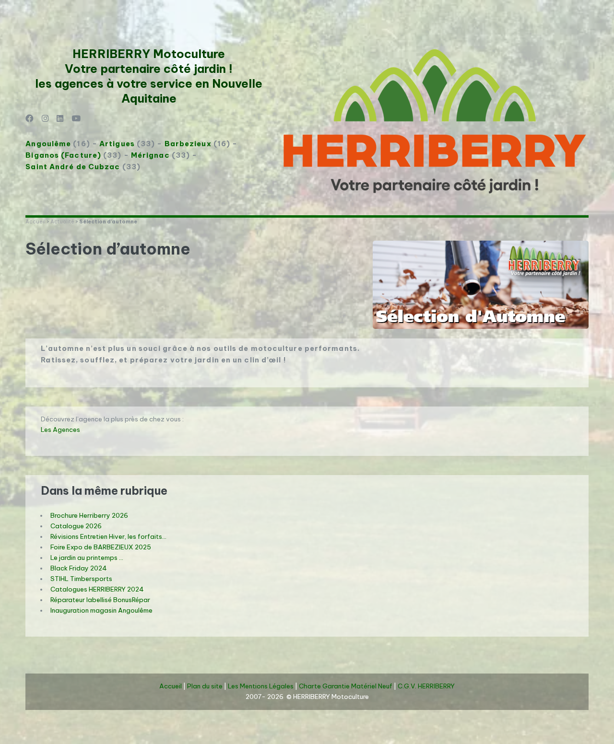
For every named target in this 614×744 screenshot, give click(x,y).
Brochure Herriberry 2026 (89, 516)
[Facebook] (29, 119)
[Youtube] (76, 119)
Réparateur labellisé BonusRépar (100, 600)
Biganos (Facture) (63, 155)
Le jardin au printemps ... (86, 558)
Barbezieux (188, 143)
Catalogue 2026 (76, 526)
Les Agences (60, 430)
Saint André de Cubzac (72, 166)
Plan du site (205, 686)
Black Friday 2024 (78, 568)
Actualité (62, 221)
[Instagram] (45, 119)
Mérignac (150, 155)
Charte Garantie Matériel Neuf (345, 686)
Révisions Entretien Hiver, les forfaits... (108, 537)
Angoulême (48, 143)
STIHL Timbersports (81, 579)
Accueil (35, 221)
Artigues (117, 143)
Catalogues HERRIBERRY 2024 (97, 589)
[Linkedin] (60, 119)
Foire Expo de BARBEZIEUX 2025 (100, 547)
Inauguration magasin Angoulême (101, 610)
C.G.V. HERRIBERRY (426, 686)
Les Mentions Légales (261, 686)
